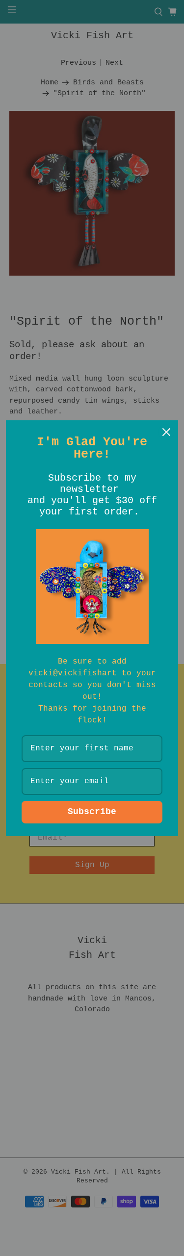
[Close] (166, 432)
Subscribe (92, 812)
